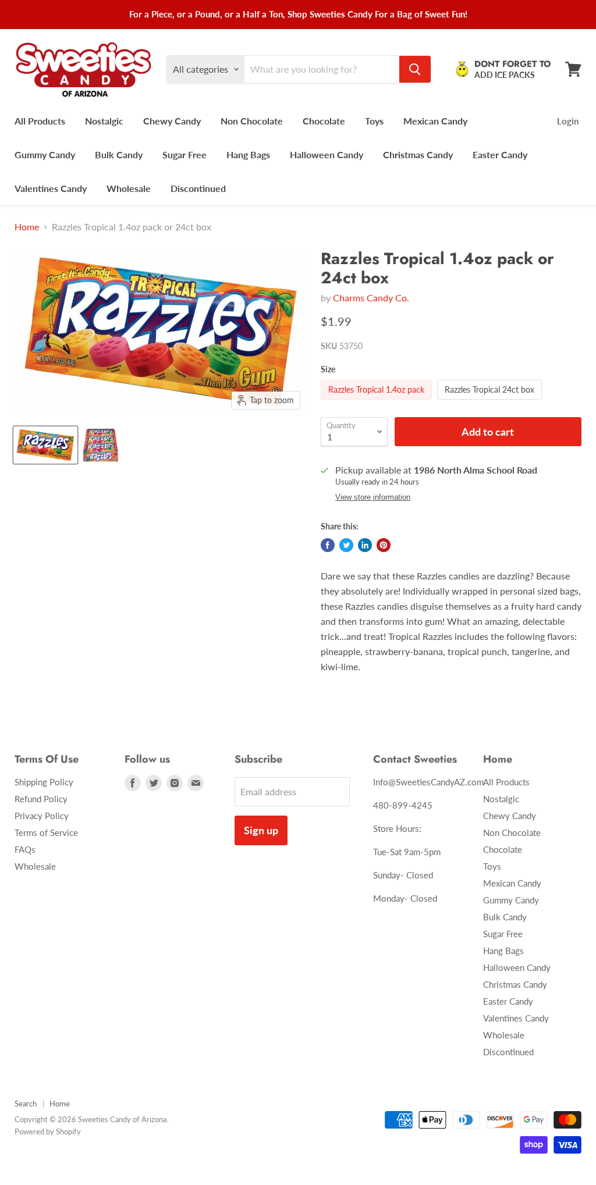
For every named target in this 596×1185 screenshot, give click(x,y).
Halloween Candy (326, 154)
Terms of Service (46, 832)
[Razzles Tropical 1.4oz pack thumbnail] (45, 445)
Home (27, 227)
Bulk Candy (119, 154)
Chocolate (324, 120)
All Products (40, 120)
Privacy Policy (42, 815)
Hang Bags (248, 154)
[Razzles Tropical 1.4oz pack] (378, 401)
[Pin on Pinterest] (384, 545)
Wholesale (129, 188)
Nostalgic (104, 120)
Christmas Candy (418, 154)
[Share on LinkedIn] (365, 545)
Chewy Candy (172, 120)
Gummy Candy (45, 154)
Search (26, 1103)
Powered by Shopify (48, 1131)
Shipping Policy (44, 782)
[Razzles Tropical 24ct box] (491, 401)
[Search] (415, 69)
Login (568, 121)
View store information (372, 497)
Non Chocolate (252, 120)
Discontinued (198, 188)
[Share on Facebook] (328, 545)
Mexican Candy (435, 120)
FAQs (25, 849)
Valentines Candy (51, 188)
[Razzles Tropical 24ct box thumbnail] (101, 445)
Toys (374, 120)
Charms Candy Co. (371, 297)
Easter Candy (500, 154)
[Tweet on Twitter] (346, 545)
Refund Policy (41, 798)
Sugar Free (184, 154)
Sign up (261, 830)
